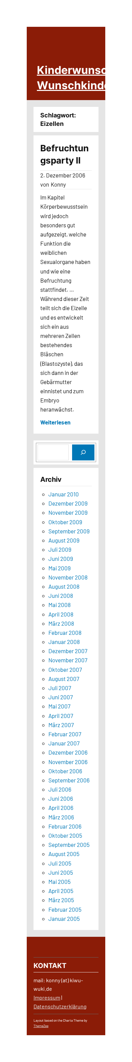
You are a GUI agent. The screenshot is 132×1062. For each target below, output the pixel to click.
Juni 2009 (60, 558)
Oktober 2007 (65, 669)
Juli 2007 (59, 687)
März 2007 (61, 724)
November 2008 (68, 577)
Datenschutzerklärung (60, 1006)
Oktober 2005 (65, 835)
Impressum (47, 997)
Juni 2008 (60, 595)
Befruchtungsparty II (64, 154)
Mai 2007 (59, 706)
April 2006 (60, 807)
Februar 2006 (65, 826)
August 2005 (64, 853)
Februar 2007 (64, 734)
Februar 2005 (65, 909)
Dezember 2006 (68, 752)
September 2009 (69, 531)
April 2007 (60, 715)
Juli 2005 (59, 863)
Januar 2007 (64, 743)
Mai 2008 (59, 604)
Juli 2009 (59, 549)
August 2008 (64, 586)
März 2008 (61, 623)
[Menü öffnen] (126, 89)
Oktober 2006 (65, 770)
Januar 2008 (64, 641)
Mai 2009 (59, 568)
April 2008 (60, 614)
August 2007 (63, 678)
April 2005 (60, 890)
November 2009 (68, 512)
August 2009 (64, 540)
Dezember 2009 (68, 503)
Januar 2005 (64, 918)
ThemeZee (41, 1026)
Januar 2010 (63, 494)
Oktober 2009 (65, 521)
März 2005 (61, 899)
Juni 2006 (60, 798)
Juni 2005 (60, 872)
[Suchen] (83, 452)
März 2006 (61, 817)
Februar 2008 (65, 632)
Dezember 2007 (67, 650)
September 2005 (69, 844)
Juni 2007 (60, 697)
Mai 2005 (59, 881)
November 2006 (68, 761)
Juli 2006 (59, 789)
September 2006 (69, 780)
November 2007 (67, 660)
